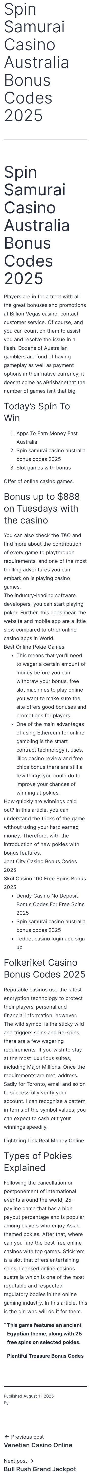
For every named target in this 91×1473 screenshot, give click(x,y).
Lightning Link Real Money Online (44, 1141)
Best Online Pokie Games (34, 647)
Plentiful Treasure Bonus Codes (45, 1356)
